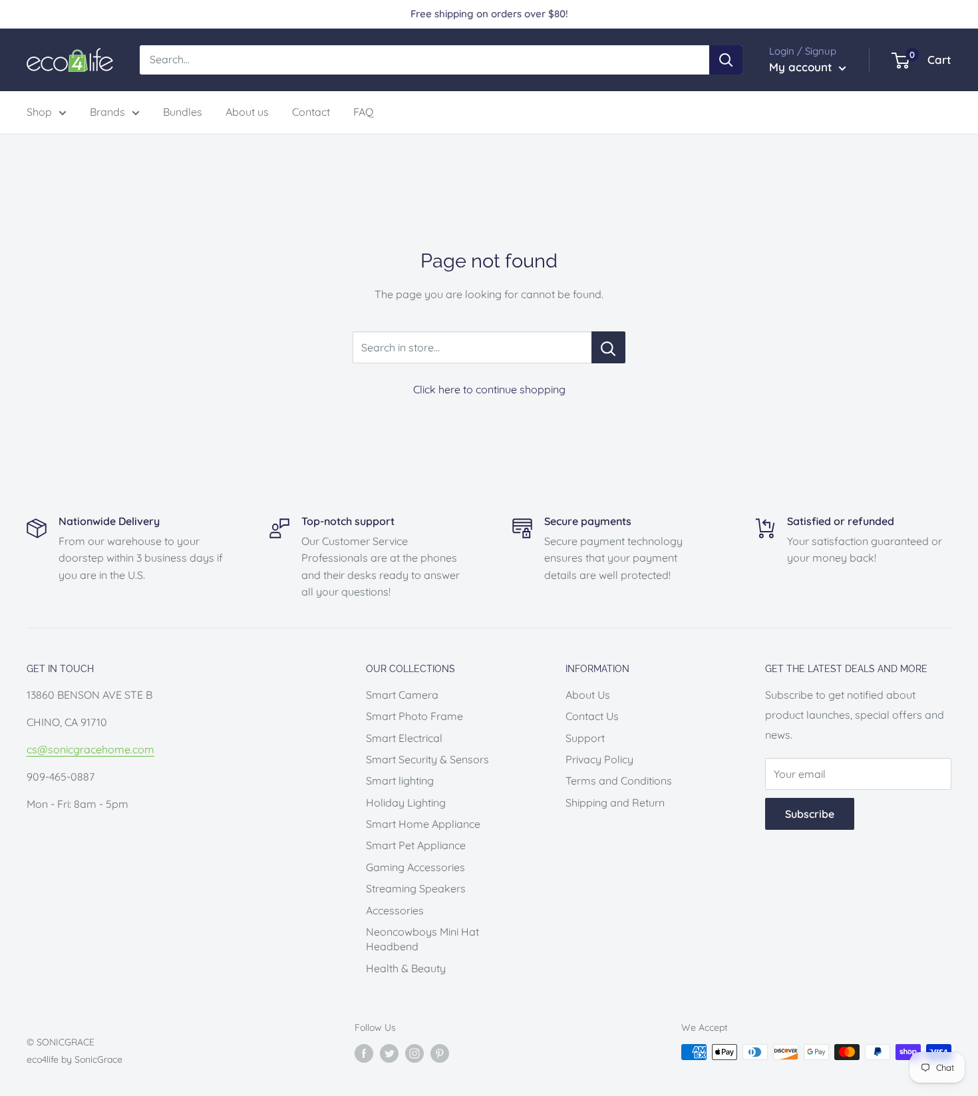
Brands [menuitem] (107, 111)
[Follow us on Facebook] (364, 1053)
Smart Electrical (404, 738)
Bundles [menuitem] (182, 111)
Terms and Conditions (619, 780)
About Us (588, 694)
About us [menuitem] (247, 111)
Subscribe (809, 814)
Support (585, 738)
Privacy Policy (599, 759)
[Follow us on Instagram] (414, 1053)
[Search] (725, 60)
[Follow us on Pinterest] (439, 1053)
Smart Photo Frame (414, 716)
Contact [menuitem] (311, 111)
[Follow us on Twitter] (389, 1053)
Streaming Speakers (416, 888)
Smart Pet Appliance (416, 845)
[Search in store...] (608, 347)
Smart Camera (402, 694)
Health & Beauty (406, 968)
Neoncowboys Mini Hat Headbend (422, 939)
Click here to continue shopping (489, 389)
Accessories (395, 910)
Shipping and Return (615, 802)
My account (802, 67)
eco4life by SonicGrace (74, 1059)
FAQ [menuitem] (363, 111)
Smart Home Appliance (423, 823)
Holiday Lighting (406, 802)
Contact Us (592, 716)
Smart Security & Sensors (427, 759)
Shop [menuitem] (39, 111)
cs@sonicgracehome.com (90, 749)
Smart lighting (400, 780)
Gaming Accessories (415, 867)
